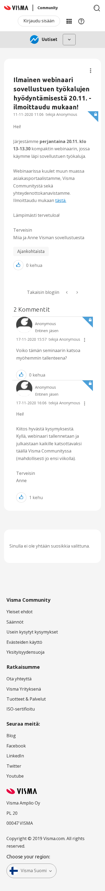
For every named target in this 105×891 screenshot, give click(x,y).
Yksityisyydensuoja (25, 652)
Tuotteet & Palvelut (26, 699)
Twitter (13, 766)
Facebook (16, 746)
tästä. (60, 200)
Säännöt (14, 622)
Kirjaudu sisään (38, 21)
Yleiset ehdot (19, 612)
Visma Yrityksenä (23, 689)
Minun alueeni (69, 21)
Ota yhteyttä (19, 679)
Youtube (15, 776)
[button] (18, 265)
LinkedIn (15, 756)
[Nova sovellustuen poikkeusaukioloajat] (77, 292)
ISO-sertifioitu (20, 709)
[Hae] (97, 8)
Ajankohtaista (31, 251)
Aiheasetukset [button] (91, 71)
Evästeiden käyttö (24, 642)
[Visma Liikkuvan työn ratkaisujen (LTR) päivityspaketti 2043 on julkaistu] (67, 292)
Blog (11, 736)
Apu (81, 21)
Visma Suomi (34, 870)
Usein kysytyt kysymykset (32, 632)
